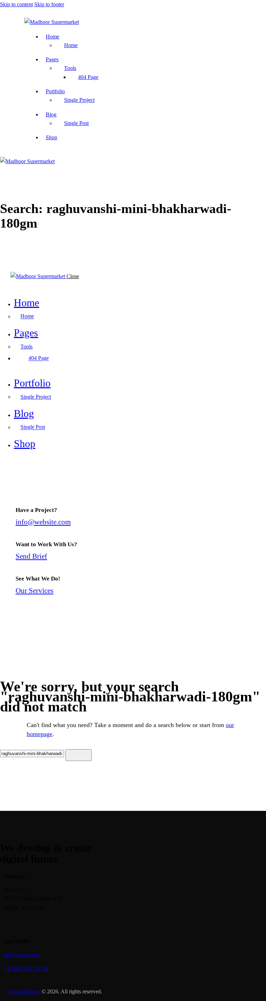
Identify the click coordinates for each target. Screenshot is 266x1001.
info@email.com (21, 955)
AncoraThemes (23, 991)
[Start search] (78, 755)
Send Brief (31, 556)
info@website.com (43, 522)
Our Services (34, 590)
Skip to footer (49, 4)
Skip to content (16, 4)
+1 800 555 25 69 (25, 968)
